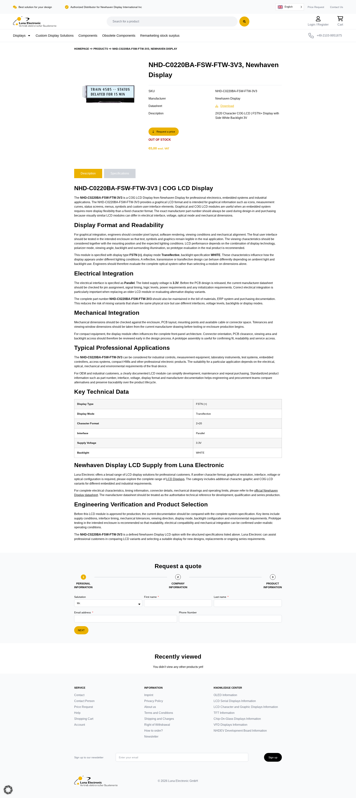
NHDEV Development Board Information (240, 730)
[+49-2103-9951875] (311, 35)
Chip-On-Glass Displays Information (237, 718)
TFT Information (224, 712)
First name (150, 596)
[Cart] (340, 18)
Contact (79, 695)
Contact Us (336, 7)
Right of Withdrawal (157, 724)
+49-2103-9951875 (329, 35)
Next (81, 630)
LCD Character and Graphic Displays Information (246, 706)
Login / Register (318, 24)
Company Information (178, 585)
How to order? (153, 730)
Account (79, 724)
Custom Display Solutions (55, 35)
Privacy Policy (153, 701)
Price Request (316, 7)
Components (87, 35)
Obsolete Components (118, 35)
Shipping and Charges (159, 718)
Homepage (81, 48)
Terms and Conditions (158, 712)
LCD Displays (175, 479)
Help (77, 712)
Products (100, 48)
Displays (19, 35)
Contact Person (84, 701)
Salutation (80, 596)
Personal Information (83, 585)
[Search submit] (244, 21)
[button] (8, 790)
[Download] (216, 106)
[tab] (88, 173)
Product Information (272, 585)
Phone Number (188, 612)
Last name (220, 596)
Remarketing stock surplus (159, 35)
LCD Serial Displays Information (235, 701)
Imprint (148, 695)
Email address (83, 612)
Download (227, 106)
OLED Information (225, 695)
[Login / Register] (318, 18)
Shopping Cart (83, 718)
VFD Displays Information (230, 724)
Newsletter (151, 736)
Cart (340, 24)
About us (150, 706)
